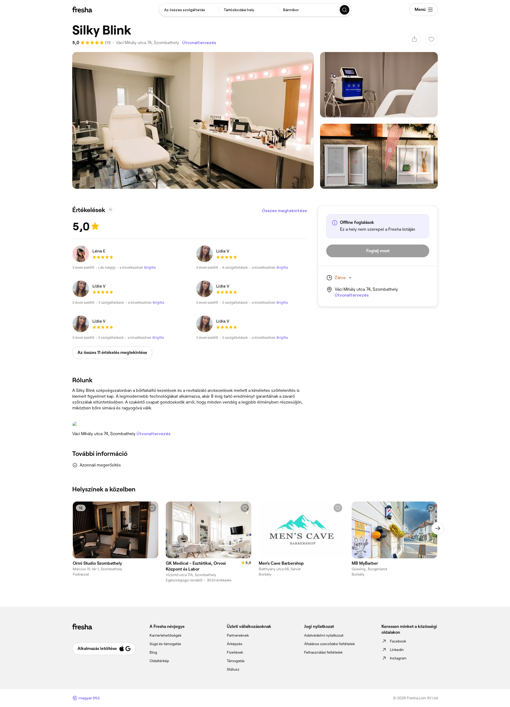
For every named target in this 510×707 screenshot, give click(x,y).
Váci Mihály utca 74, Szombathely (147, 42)
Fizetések (235, 652)
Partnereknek (238, 635)
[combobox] (189, 10)
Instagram (398, 658)
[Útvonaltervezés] (189, 424)
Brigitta (150, 267)
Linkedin (397, 650)
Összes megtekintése (284, 210)
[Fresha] (82, 9)
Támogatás (236, 661)
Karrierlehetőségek (165, 635)
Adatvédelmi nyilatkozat (323, 635)
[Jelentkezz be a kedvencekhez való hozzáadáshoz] (152, 508)
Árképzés (235, 644)
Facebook (398, 641)
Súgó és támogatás (165, 644)
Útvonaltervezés (199, 42)
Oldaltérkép (159, 661)
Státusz (233, 669)
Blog (153, 652)
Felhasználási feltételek (323, 652)
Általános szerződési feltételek (329, 644)
